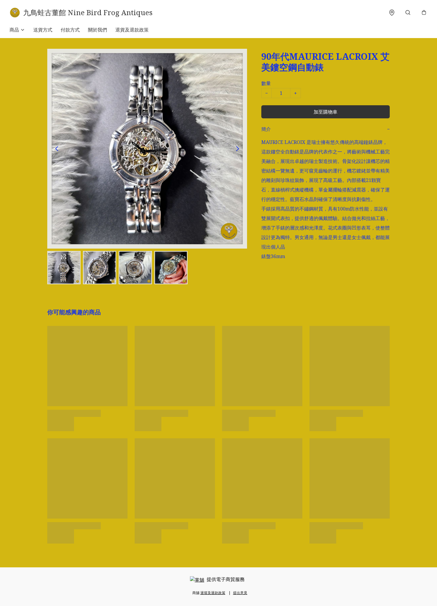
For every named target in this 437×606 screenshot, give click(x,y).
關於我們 (97, 29)
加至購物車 (325, 112)
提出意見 (240, 592)
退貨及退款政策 (132, 29)
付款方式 (70, 29)
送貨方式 (42, 29)
